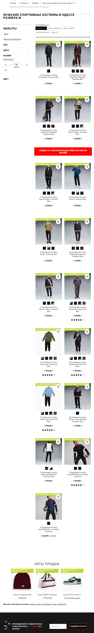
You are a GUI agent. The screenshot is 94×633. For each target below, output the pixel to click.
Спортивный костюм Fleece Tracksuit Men (77, 198)
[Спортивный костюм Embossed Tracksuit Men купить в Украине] (48, 54)
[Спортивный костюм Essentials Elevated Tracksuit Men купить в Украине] (77, 54)
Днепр (39, 604)
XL (27, 65)
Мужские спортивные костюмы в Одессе (58, 3)
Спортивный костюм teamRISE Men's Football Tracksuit (77, 474)
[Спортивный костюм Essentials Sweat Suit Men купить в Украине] (77, 286)
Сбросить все (8, 59)
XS (6, 65)
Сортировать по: (42, 25)
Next (88, 579)
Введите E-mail (55, 626)
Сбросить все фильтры (12, 39)
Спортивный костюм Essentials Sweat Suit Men (77, 309)
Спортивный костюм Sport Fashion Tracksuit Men (77, 132)
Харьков (32, 604)
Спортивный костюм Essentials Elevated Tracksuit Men (77, 77)
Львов (54, 604)
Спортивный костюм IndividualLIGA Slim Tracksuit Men (48, 474)
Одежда (35, 3)
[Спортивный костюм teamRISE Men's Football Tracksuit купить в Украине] (77, 451)
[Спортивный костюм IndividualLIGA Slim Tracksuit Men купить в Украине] (48, 451)
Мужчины (24, 3)
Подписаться (78, 626)
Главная (13, 3)
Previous (5, 579)
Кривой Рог (62, 604)
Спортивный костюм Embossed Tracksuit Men (49, 76)
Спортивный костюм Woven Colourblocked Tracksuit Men (77, 419)
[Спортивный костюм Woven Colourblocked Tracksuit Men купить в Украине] (77, 396)
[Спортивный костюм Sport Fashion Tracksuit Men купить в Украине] (77, 109)
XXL (6, 70)
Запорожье (46, 604)
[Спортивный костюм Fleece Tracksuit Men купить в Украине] (77, 176)
